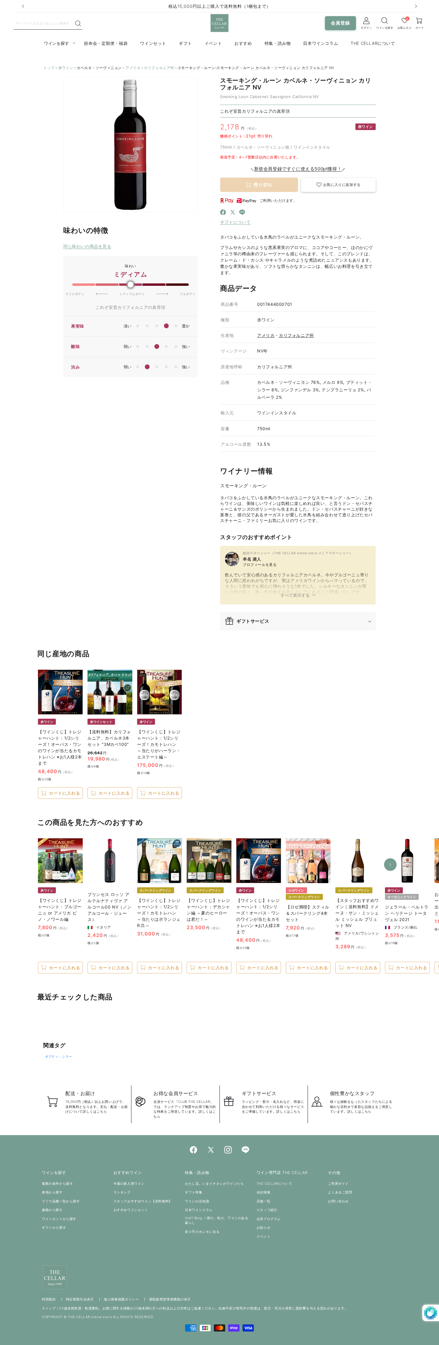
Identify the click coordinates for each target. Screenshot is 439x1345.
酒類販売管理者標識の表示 (170, 1299)
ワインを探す (384, 27)
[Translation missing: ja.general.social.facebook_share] (223, 213)
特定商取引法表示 (80, 1299)
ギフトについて (235, 222)
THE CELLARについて (274, 1183)
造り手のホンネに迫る (202, 1232)
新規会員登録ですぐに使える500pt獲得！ (298, 169)
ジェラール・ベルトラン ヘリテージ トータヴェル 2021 (407, 913)
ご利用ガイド (338, 1183)
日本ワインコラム (199, 1210)
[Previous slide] (23, 6)
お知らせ (263, 1227)
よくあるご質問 (340, 1192)
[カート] (385, 20)
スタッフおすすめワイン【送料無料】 (142, 1201)
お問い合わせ (338, 1201)
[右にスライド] (390, 864)
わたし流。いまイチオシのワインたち (214, 1183)
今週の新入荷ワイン (129, 1183)
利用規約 (49, 1299)
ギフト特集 (193, 1192)
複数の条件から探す (57, 1183)
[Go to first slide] (416, 6)
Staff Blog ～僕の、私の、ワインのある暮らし (216, 1220)
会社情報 (263, 1192)
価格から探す (52, 1210)
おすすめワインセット (130, 1210)
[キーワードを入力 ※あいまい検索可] (78, 23)
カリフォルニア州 (159, 67)
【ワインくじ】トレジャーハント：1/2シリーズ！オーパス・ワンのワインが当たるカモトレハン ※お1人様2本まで (60, 747)
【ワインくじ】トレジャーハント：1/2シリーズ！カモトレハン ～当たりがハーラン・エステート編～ (159, 744)
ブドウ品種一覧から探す (61, 1201)
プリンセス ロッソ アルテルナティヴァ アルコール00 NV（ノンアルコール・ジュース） (109, 907)
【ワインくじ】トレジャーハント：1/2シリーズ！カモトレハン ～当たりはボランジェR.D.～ (159, 913)
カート (419, 27)
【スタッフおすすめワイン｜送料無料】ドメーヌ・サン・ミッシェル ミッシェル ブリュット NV (357, 913)
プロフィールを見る (260, 564)
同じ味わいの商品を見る (87, 246)
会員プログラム (269, 1219)
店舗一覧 (263, 1201)
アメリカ (132, 67)
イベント (263, 1236)
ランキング (122, 1192)
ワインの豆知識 (197, 1201)
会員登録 (340, 23)
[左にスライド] (48, 864)
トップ (49, 67)
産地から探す (52, 1192)
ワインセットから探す (59, 1219)
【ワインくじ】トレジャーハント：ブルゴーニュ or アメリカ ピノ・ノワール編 (60, 910)
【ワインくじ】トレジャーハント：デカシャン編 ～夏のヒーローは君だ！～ (208, 910)
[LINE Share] (242, 213)
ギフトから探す (54, 1227)
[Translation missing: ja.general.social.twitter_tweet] (233, 213)
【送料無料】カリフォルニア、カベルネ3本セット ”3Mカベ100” (109, 738)
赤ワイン (65, 67)
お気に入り (404, 27)
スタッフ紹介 (267, 1210)
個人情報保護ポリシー (121, 1299)
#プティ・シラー (59, 1056)
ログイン (366, 27)
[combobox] (44, 23)
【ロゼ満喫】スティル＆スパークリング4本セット (307, 913)
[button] (338, 185)
